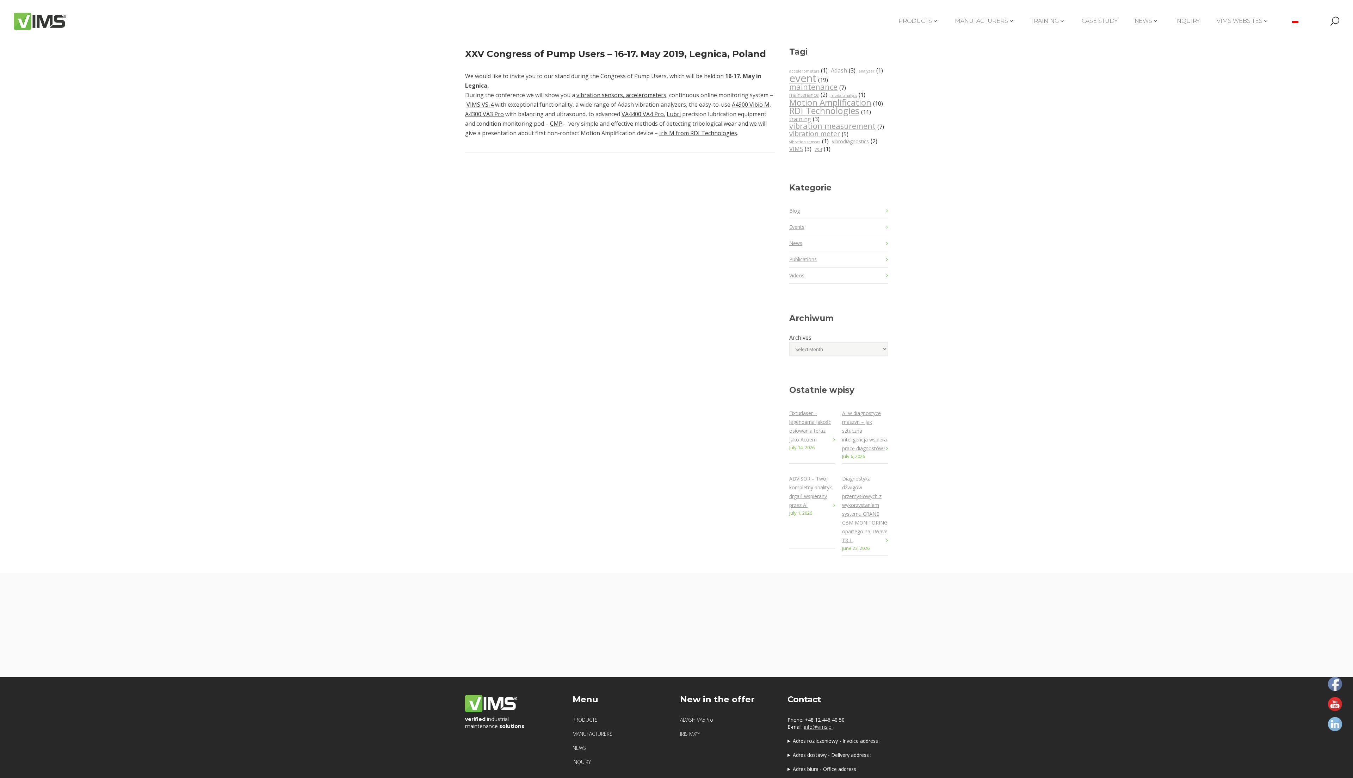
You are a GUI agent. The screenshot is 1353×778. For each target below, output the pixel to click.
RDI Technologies (830, 111)
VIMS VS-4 (480, 104)
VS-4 (822, 149)
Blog (794, 210)
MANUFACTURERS (592, 733)
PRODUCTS (585, 719)
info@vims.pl (818, 726)
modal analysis (847, 95)
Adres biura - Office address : (826, 769)
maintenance (817, 87)
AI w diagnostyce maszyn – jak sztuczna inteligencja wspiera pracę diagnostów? (864, 431)
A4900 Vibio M (751, 104)
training (804, 119)
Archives (800, 337)
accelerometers (808, 70)
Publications (803, 259)
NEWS (579, 748)
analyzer (871, 70)
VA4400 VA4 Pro (643, 114)
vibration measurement (836, 126)
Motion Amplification (836, 103)
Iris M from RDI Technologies (698, 133)
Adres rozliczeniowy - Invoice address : (837, 741)
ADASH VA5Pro (696, 719)
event (808, 79)
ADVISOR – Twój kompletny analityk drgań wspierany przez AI (810, 491)
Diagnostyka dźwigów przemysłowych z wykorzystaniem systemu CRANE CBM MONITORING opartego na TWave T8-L (865, 509)
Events (796, 227)
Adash (843, 70)
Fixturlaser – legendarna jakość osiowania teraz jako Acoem (810, 426)
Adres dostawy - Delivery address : (832, 755)
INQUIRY (582, 762)
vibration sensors (809, 141)
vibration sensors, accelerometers (621, 95)
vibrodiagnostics (854, 141)
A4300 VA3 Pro (484, 114)
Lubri (674, 114)
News (795, 243)
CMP (556, 123)
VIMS (800, 148)
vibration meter (818, 134)
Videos (796, 275)
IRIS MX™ (690, 733)
